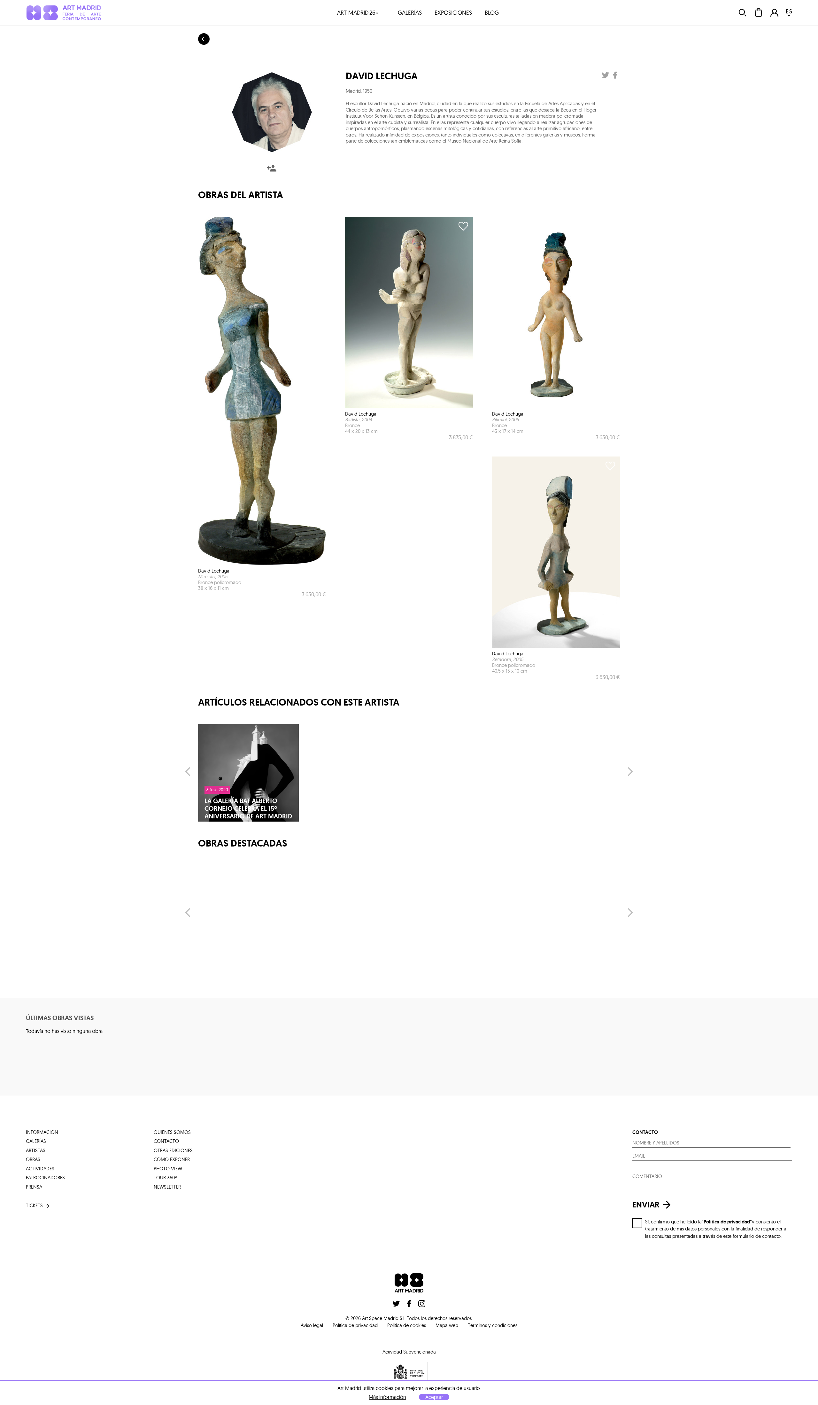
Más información (387, 1397)
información (42, 1132)
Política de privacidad (355, 1325)
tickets (34, 1205)
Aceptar (434, 1397)
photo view (168, 1169)
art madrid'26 (356, 12)
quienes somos (172, 1132)
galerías (410, 12)
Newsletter (167, 1187)
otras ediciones (173, 1150)
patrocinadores (45, 1178)
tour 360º (165, 1178)
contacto (166, 1141)
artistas (35, 1150)
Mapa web (447, 1325)
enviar (646, 1204)
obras (33, 1159)
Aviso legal (312, 1325)
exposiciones (453, 12)
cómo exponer (172, 1159)
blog (492, 12)
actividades (40, 1169)
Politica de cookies (406, 1325)
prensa (34, 1187)
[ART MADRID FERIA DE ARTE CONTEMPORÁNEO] (63, 12)
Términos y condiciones (492, 1325)
